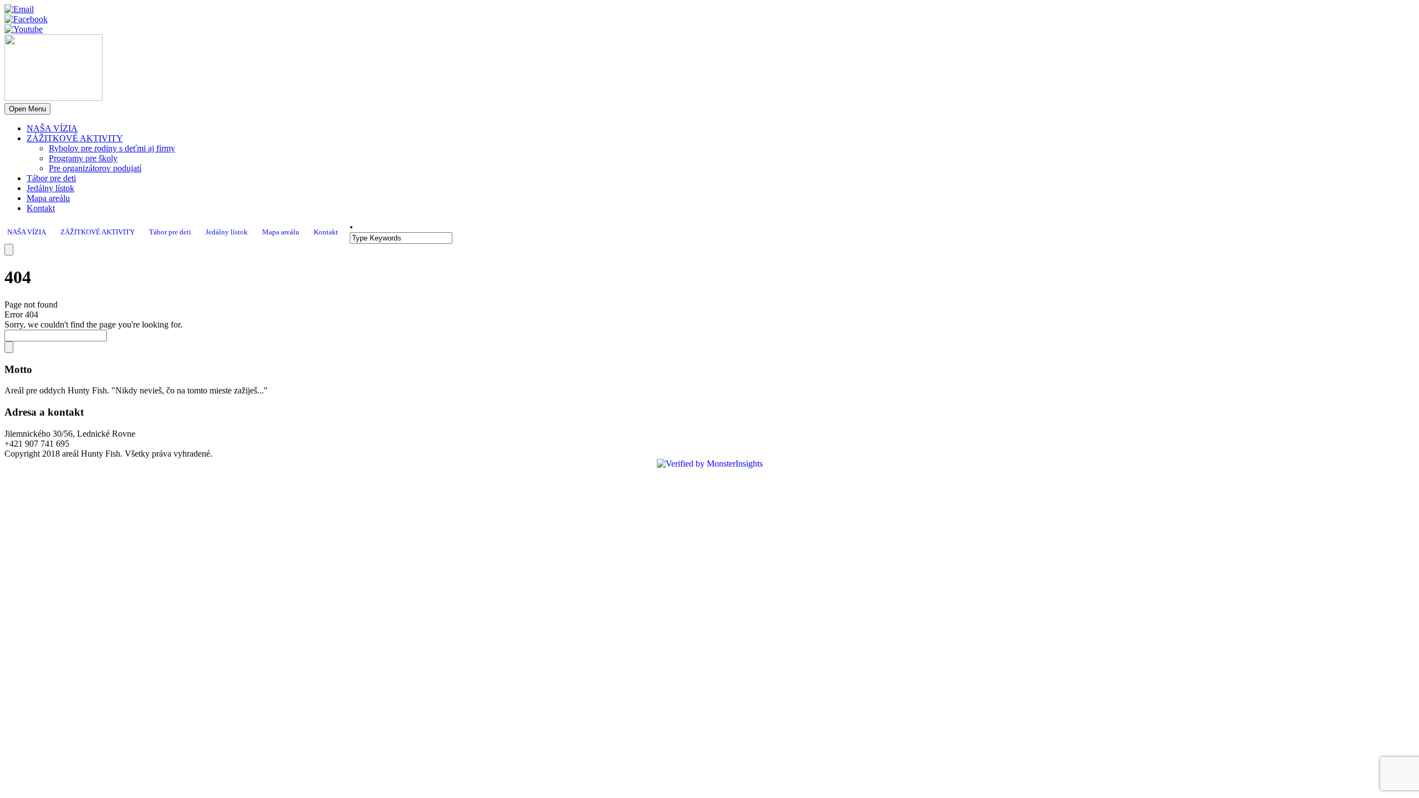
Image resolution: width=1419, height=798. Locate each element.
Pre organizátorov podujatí (95, 168)
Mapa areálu (48, 198)
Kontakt (41, 208)
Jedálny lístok (50, 188)
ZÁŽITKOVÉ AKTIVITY (75, 138)
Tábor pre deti (51, 178)
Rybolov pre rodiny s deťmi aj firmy (112, 148)
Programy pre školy (83, 158)
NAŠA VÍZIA (52, 128)
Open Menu (27, 109)
